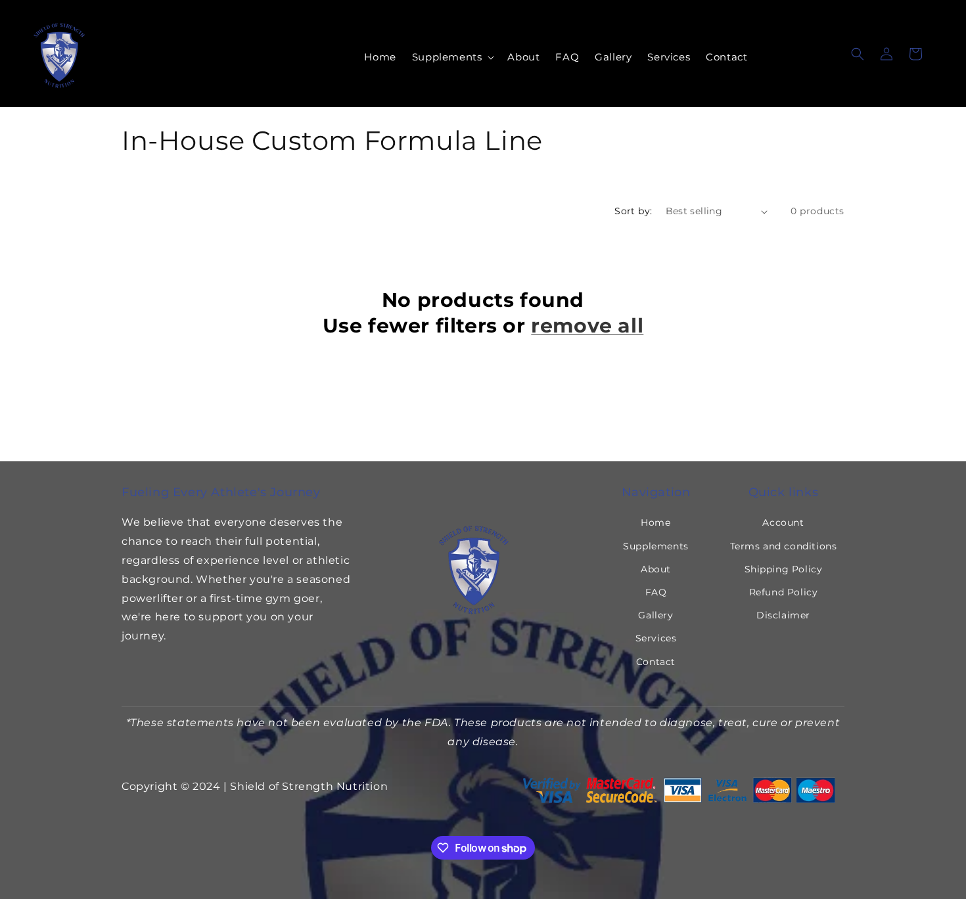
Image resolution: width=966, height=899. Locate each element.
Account (783, 522)
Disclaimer (783, 615)
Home (655, 522)
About (656, 569)
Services (656, 638)
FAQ (656, 592)
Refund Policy (783, 592)
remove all (587, 325)
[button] (452, 57)
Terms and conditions (783, 546)
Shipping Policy (784, 569)
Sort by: (633, 211)
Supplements (656, 546)
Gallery (655, 615)
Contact (656, 662)
